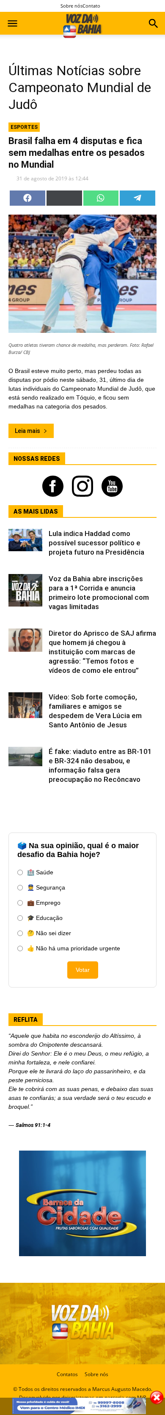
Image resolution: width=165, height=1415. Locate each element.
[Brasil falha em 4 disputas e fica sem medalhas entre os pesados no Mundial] (82, 274)
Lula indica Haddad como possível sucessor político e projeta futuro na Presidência (96, 542)
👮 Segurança (46, 887)
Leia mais (27, 430)
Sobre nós (71, 6)
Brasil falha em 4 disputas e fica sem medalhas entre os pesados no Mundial (76, 153)
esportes (24, 127)
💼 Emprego (43, 902)
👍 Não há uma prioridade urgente (73, 948)
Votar (83, 969)
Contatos (67, 1374)
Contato (91, 6)
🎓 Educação (45, 917)
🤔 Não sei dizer (49, 933)
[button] (153, 24)
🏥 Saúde (40, 872)
